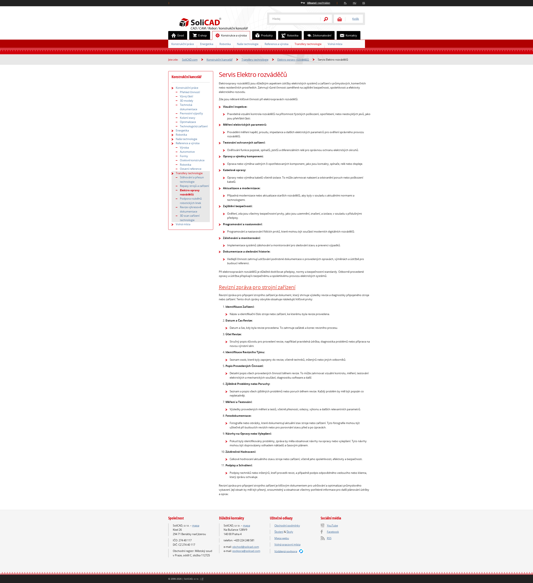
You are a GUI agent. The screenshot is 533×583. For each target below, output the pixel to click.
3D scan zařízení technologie (189, 218)
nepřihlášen (318, 2)
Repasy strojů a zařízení (194, 186)
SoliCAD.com (220, 23)
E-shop (202, 35)
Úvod (180, 35)
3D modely (186, 101)
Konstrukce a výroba (234, 35)
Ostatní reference (190, 169)
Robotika (225, 44)
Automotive (187, 152)
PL (345, 2)
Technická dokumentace (188, 107)
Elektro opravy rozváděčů (293, 59)
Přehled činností (190, 92)
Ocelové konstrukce (192, 160)
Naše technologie (247, 44)
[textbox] (292, 19)
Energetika (206, 44)
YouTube (332, 525)
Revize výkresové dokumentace (190, 209)
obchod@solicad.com (245, 547)
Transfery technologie (308, 44)
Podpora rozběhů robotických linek (191, 201)
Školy (289, 532)
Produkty (267, 35)
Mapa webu (281, 538)
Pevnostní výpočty (191, 113)
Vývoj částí (186, 96)
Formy (184, 156)
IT (202, 578)
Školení (278, 532)
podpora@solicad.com (246, 551)
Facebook (333, 532)
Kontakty (351, 35)
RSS (329, 538)
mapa (195, 525)
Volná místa (335, 44)
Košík (355, 19)
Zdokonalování (322, 35)
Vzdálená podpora (285, 551)
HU (354, 2)
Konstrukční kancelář (220, 59)
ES (363, 2)
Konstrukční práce (182, 44)
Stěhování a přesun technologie (192, 179)
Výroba (184, 147)
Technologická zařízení (194, 126)
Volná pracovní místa (287, 544)
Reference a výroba (276, 44)
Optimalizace (188, 122)
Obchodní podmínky (287, 525)
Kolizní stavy (187, 118)
